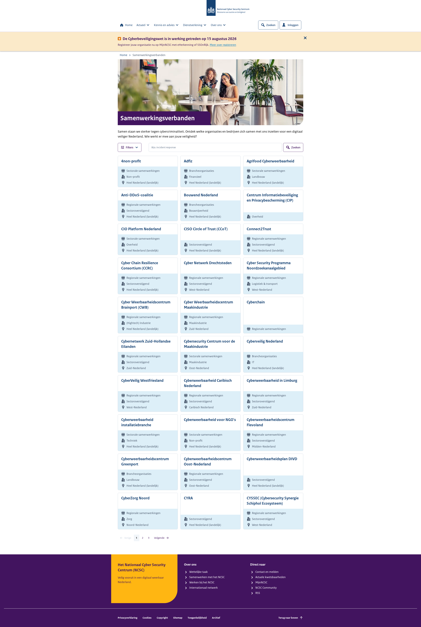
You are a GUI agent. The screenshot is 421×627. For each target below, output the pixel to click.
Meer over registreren (223, 45)
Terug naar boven (288, 617)
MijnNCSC (261, 582)
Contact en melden (267, 572)
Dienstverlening (192, 25)
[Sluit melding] (305, 38)
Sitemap (177, 617)
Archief (216, 617)
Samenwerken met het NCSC (206, 577)
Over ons (216, 25)
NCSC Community (266, 587)
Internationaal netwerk (203, 587)
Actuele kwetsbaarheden (270, 577)
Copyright (162, 617)
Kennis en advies (164, 25)
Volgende (159, 537)
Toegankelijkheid (197, 617)
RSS (257, 593)
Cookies (147, 617)
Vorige (127, 537)
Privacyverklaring (127, 617)
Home (129, 25)
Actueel (140, 25)
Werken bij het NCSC (201, 582)
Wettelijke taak (198, 572)
